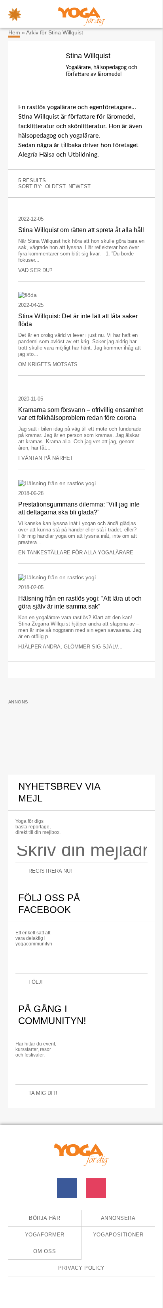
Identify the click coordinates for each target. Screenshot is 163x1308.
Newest (79, 186)
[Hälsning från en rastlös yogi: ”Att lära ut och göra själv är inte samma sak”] (81, 577)
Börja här (45, 1218)
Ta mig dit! (42, 1093)
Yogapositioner (118, 1235)
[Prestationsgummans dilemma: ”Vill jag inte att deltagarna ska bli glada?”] (81, 482)
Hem (14, 32)
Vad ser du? (35, 270)
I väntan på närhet (45, 458)
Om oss (44, 1251)
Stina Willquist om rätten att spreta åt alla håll (81, 230)
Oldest (55, 186)
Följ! (35, 982)
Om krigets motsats (48, 364)
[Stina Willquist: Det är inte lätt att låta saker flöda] (81, 294)
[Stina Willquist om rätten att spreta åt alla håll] (81, 209)
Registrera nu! (50, 871)
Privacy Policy (81, 1268)
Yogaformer (45, 1235)
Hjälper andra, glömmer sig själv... (70, 647)
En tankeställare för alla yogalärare (75, 553)
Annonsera (118, 1218)
